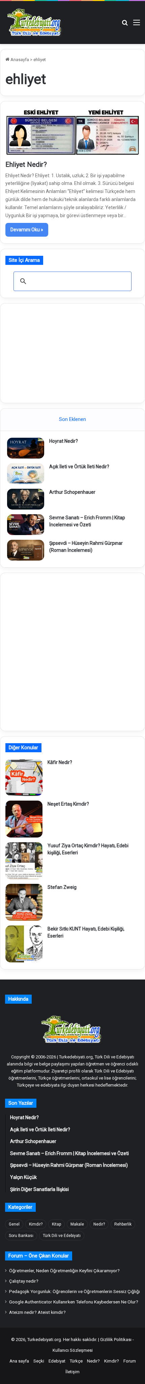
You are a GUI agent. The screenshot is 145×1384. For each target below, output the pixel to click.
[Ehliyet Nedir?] (72, 132)
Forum (129, 1361)
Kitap (56, 1224)
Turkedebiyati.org (44, 1339)
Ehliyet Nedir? (26, 164)
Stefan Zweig (62, 887)
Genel (14, 1224)
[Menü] (136, 25)
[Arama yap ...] (124, 25)
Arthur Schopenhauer (72, 492)
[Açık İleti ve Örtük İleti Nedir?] (25, 473)
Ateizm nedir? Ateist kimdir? (37, 1312)
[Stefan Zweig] (23, 902)
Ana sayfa (19, 1361)
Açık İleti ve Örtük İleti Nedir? (79, 466)
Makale (77, 1224)
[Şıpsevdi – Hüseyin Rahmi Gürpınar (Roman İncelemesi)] (25, 550)
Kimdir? (35, 1224)
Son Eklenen (72, 419)
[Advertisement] (72, 352)
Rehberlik (123, 1224)
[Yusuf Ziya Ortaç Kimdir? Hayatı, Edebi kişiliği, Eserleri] (23, 860)
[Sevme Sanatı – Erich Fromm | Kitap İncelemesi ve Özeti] (25, 524)
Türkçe (76, 1361)
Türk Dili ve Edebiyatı (62, 1235)
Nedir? (99, 1224)
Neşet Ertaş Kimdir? (68, 804)
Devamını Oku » (26, 229)
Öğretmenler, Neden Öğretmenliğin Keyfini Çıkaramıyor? (64, 1270)
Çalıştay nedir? (23, 1281)
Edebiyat (57, 1361)
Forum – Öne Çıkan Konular (38, 1256)
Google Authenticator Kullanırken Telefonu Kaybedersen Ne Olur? (73, 1301)
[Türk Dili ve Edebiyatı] (35, 22)
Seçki (38, 1361)
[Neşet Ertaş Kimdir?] (23, 819)
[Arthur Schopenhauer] (25, 499)
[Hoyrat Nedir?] (25, 448)
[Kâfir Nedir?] (23, 777)
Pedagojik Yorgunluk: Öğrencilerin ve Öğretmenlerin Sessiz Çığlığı (74, 1291)
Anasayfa (19, 59)
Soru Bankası (21, 1235)
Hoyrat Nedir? (63, 441)
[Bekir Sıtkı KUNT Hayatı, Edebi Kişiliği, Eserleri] (23, 943)
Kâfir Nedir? (60, 762)
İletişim (72, 1371)
